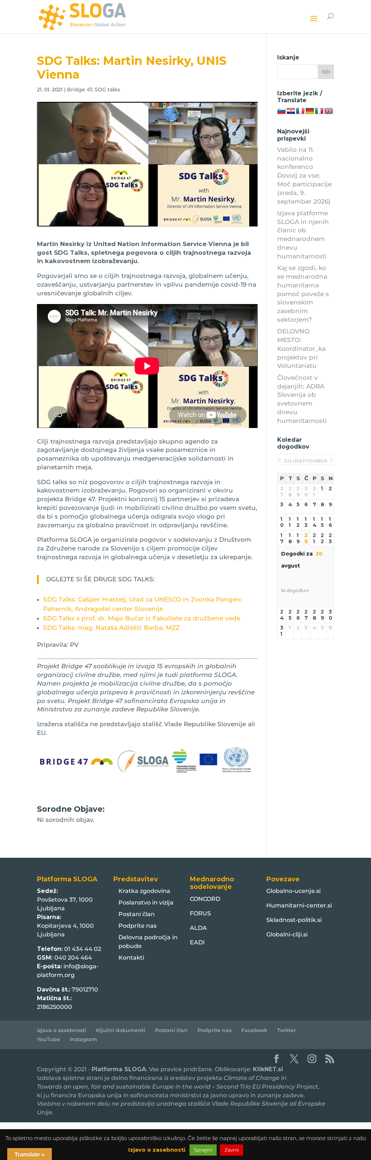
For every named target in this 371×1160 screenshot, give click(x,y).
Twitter (286, 1030)
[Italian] (319, 111)
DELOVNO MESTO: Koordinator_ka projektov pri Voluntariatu (301, 348)
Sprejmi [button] (203, 1150)
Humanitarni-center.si (299, 905)
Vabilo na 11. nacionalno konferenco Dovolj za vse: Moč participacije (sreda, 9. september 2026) (304, 175)
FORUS (200, 913)
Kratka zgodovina (144, 890)
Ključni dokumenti (120, 1030)
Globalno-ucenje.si (293, 890)
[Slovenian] (281, 111)
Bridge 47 (79, 89)
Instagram (83, 1039)
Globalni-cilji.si (287, 934)
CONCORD (205, 898)
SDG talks (107, 89)
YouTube (48, 1039)
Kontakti (131, 957)
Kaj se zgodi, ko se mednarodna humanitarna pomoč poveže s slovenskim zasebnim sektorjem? (303, 293)
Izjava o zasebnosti (61, 1030)
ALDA (198, 927)
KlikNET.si (268, 1069)
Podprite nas (137, 925)
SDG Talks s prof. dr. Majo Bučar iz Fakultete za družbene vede (141, 618)
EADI (197, 942)
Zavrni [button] (231, 1150)
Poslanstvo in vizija (146, 902)
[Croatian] (291, 111)
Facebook (254, 1030)
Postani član (136, 914)
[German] (309, 111)
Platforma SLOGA (119, 1069)
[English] (328, 111)
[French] (300, 111)
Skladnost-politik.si (294, 919)
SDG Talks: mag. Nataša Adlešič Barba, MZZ (111, 627)
